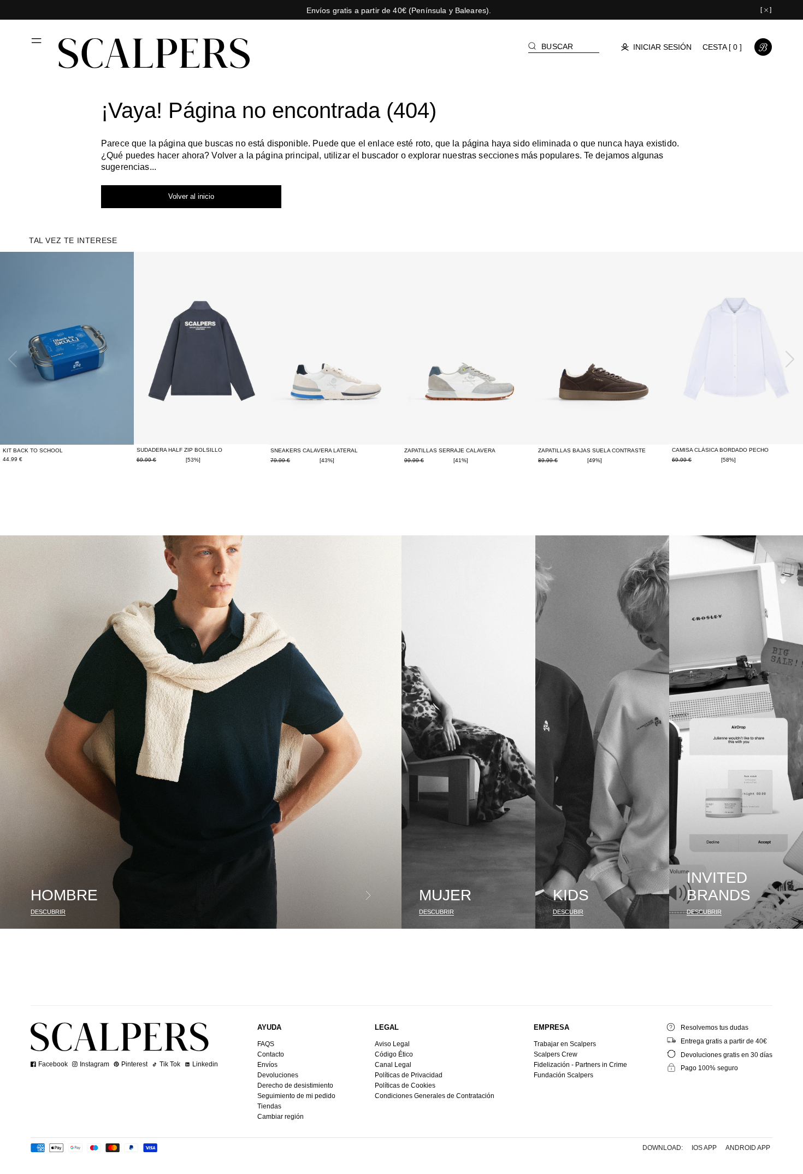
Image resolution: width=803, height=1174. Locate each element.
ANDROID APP (747, 1148)
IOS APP (704, 1148)
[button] (37, 44)
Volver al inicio (191, 196)
